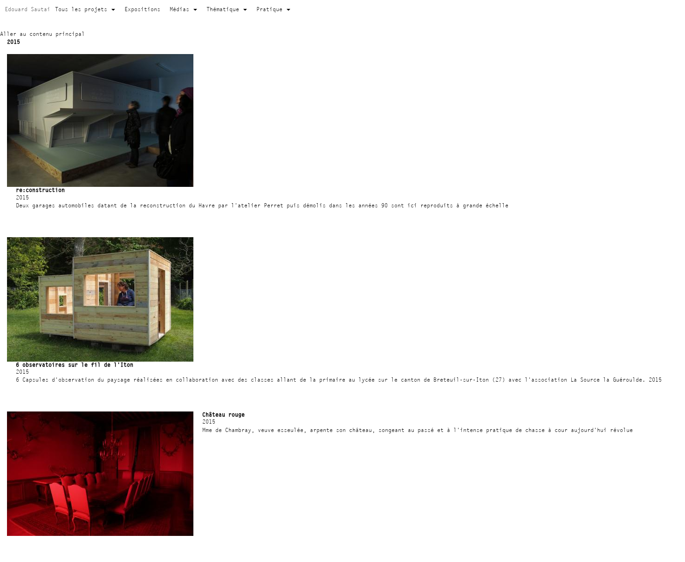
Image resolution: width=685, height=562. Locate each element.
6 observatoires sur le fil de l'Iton (74, 364)
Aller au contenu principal (42, 33)
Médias (181, 9)
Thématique (224, 9)
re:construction (40, 189)
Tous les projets (82, 9)
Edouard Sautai (27, 9)
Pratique (271, 9)
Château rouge (223, 414)
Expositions (142, 9)
